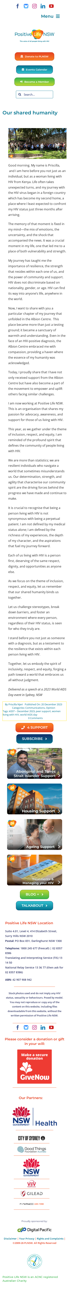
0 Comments (35, 718)
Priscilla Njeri (15, 704)
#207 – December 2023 (22, 711)
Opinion (50, 707)
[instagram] (34, 6)
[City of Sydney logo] (31, 1137)
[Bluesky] (26, 6)
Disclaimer (10, 1238)
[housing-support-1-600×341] (34, 784)
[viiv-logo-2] (31, 1181)
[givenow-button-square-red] (34, 1051)
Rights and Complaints (50, 1238)
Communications (35, 707)
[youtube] (51, 6)
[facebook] (17, 6)
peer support (43, 711)
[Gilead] (31, 1191)
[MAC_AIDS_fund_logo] (31, 1202)
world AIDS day (28, 714)
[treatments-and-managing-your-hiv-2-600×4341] (34, 856)
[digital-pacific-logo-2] (34, 1229)
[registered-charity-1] (34, 1255)
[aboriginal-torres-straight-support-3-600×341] (34, 749)
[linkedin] (43, 6)
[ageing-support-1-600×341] (34, 820)
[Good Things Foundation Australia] (31, 1148)
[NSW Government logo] (31, 1158)
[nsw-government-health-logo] (34, 1107)
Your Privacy (26, 1238)
